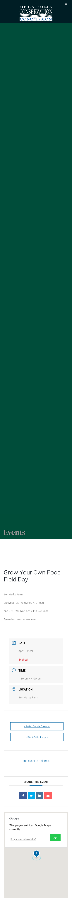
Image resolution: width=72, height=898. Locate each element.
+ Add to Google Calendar (37, 726)
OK (55, 838)
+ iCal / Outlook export (37, 737)
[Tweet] (31, 795)
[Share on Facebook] (23, 795)
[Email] (48, 795)
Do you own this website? (23, 839)
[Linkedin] (39, 795)
